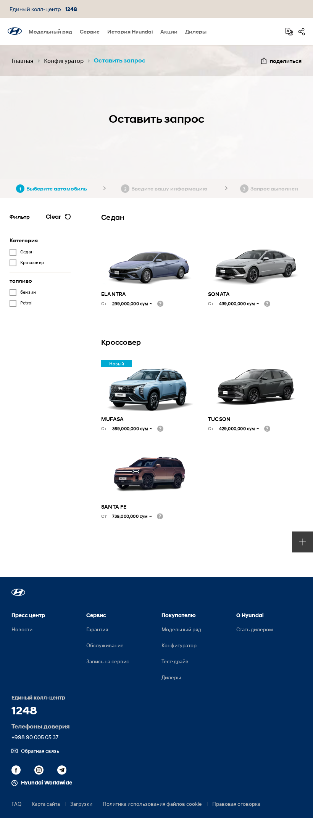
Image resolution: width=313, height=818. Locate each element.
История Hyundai (130, 31)
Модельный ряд (50, 31)
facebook (16, 770)
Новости (21, 629)
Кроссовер (32, 262)
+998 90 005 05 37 (34, 737)
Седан (27, 252)
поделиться (286, 61)
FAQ (16, 803)
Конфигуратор (179, 645)
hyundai (15, 31)
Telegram (61, 770)
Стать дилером (254, 629)
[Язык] (289, 31)
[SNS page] (301, 31)
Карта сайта (46, 803)
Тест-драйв (175, 661)
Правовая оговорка (236, 803)
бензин (28, 292)
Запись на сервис (107, 661)
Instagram (39, 770)
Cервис (90, 31)
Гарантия (97, 629)
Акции (168, 31)
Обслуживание (105, 645)
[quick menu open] (302, 541)
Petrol (26, 303)
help (160, 304)
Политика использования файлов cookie (152, 803)
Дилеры (196, 31)
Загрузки (81, 803)
